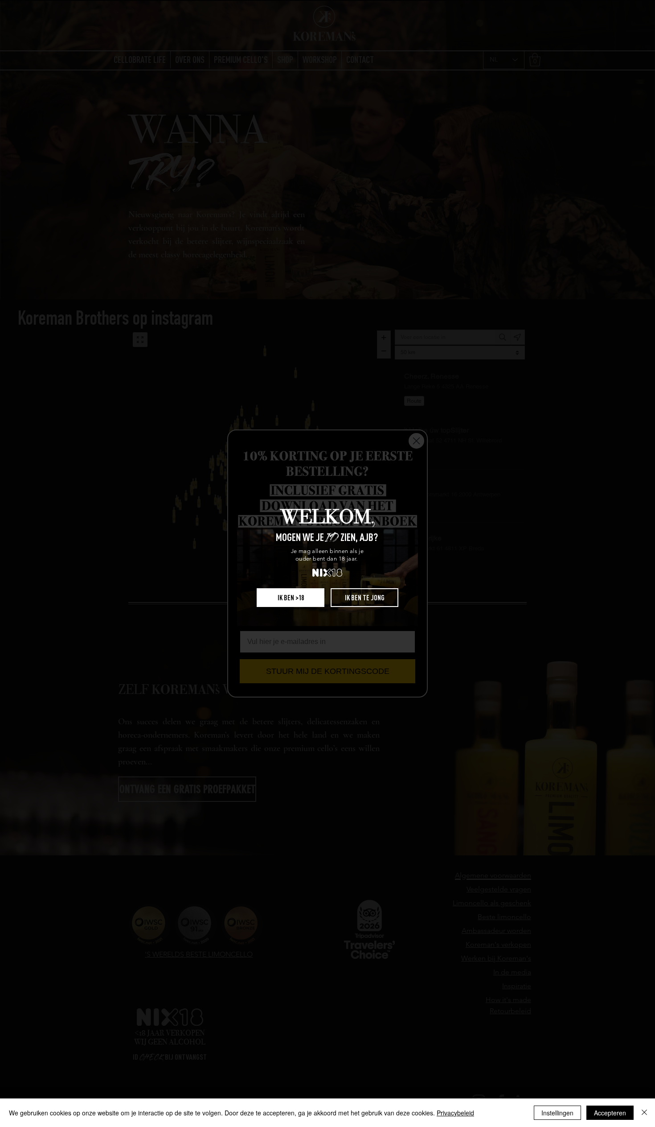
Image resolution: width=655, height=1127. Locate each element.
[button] (290, 597)
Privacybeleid (455, 1112)
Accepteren (610, 1112)
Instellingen (557, 1112)
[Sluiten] (644, 1113)
